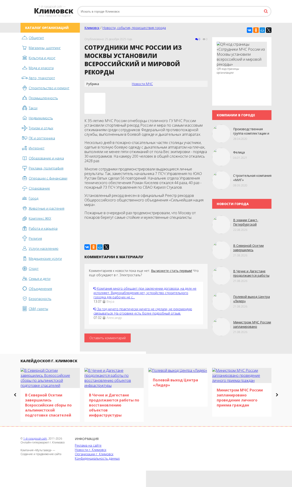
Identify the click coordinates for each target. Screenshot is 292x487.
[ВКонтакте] (249, 30)
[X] (268, 30)
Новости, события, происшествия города (134, 28)
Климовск (91, 28)
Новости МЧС (142, 84)
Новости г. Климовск (90, 450)
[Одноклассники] (256, 30)
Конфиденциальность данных (97, 458)
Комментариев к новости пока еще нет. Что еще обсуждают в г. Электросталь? (144, 272)
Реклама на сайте (88, 445)
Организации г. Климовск (94, 454)
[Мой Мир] (262, 30)
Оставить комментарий (107, 338)
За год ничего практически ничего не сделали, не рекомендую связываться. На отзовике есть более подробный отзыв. (143, 311)
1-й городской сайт (35, 438)
